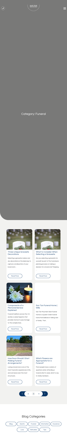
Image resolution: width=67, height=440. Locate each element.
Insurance (56, 424)
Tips (44, 430)
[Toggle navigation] (64, 9)
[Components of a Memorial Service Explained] (19, 293)
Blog (11, 424)
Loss (22, 430)
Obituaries (33, 430)
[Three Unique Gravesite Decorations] (19, 239)
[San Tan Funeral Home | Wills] (47, 293)
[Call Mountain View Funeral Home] (3, 8)
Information (45, 424)
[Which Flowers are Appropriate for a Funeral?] (47, 346)
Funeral (33, 424)
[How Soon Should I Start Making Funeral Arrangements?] (19, 346)
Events (22, 424)
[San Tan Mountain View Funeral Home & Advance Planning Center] (33, 8)
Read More (15, 276)
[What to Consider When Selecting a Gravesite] (47, 239)
